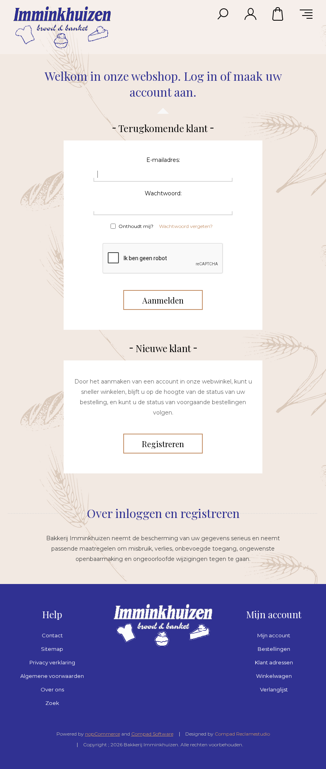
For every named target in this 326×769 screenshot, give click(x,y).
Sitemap (52, 649)
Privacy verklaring (52, 662)
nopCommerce (102, 734)
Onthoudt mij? (135, 226)
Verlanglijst (274, 689)
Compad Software (152, 734)
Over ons (52, 689)
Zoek (52, 703)
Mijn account (273, 635)
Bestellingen (274, 649)
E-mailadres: (163, 160)
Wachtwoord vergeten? (186, 226)
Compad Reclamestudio (242, 734)
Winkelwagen (278, 14)
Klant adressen (274, 662)
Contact (52, 635)
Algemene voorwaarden (52, 676)
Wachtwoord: (163, 193)
